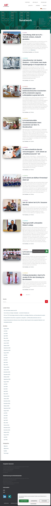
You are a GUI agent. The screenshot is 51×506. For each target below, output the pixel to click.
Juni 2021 (6, 439)
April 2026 (6, 335)
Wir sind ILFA (35, 2)
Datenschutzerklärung (16, 503)
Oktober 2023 (6, 376)
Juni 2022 (6, 415)
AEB (4, 490)
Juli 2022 (5, 413)
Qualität (30, 5)
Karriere (38, 5)
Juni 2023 (6, 386)
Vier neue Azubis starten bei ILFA (10, 310)
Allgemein (25, 32)
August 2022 (6, 410)
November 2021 (7, 429)
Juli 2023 (5, 384)
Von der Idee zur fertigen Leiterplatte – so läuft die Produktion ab (16, 312)
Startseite (27, 2)
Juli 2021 (5, 437)
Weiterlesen (33, 50)
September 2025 (7, 347)
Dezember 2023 (7, 372)
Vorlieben (44, 500)
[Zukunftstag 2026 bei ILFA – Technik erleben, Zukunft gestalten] (12, 37)
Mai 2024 (5, 359)
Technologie (43, 2)
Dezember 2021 (7, 427)
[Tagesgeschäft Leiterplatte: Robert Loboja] (12, 225)
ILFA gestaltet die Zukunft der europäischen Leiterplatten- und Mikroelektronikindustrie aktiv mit (22, 317)
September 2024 (7, 350)
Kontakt (44, 5)
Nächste (27, 294)
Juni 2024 (6, 357)
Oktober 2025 (6, 345)
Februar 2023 (6, 396)
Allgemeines (25, 58)
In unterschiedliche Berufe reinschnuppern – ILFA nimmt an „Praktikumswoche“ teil (35, 152)
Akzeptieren (24, 500)
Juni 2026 (6, 333)
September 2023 (7, 379)
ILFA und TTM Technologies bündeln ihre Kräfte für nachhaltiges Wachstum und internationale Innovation (24, 315)
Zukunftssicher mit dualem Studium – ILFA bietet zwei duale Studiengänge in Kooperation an (35, 62)
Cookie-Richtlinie (33, 503)
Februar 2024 (6, 367)
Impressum (6, 503)
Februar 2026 (6, 340)
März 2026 (6, 338)
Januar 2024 (6, 369)
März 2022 (6, 422)
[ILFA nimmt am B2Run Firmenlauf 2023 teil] (12, 180)
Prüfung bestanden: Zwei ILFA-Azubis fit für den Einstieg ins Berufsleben (34, 277)
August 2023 (6, 381)
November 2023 (7, 374)
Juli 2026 (5, 331)
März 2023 (6, 393)
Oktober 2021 (6, 432)
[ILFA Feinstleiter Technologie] (6, 5)
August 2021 (6, 434)
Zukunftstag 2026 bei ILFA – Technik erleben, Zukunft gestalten (33, 37)
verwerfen (34, 500)
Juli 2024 (5, 355)
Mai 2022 (5, 417)
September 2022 (7, 408)
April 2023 (6, 391)
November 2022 (7, 403)
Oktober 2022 (6, 405)
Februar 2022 (6, 425)
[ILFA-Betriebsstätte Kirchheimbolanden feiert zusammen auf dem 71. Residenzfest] (12, 123)
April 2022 (6, 420)
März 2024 (6, 364)
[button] (32, 5)
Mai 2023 (5, 388)
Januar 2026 (6, 343)
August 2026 (6, 328)
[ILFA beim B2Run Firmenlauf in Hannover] (12, 254)
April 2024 (6, 362)
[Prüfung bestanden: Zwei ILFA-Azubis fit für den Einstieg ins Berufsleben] (12, 278)
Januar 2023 (6, 398)
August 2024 (6, 352)
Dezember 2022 (7, 400)
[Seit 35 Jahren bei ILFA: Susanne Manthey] (12, 205)
